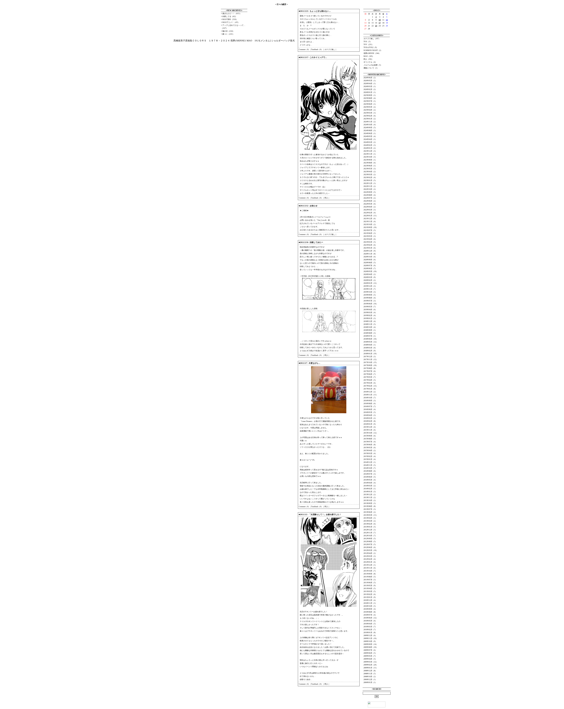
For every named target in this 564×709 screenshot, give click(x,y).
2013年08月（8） (370, 506)
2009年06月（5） (370, 653)
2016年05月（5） (370, 412)
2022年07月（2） (370, 198)
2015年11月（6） (370, 430)
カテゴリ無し (329, 49)
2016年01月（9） (370, 424)
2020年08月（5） (370, 263)
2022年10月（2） (370, 189)
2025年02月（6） (370, 116)
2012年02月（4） (370, 559)
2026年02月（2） (370, 89)
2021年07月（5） (370, 230)
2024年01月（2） (370, 148)
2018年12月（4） (370, 321)
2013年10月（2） (370, 500)
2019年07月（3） (370, 301)
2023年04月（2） (370, 172)
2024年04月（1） (370, 139)
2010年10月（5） (370, 606)
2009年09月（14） (371, 644)
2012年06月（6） (370, 547)
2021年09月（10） (371, 227)
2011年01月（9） (370, 597)
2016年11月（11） (371, 395)
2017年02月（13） (371, 386)
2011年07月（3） (370, 580)
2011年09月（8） (370, 574)
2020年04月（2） (370, 274)
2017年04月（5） (370, 380)
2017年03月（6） (370, 383)
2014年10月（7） (370, 468)
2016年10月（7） (370, 398)
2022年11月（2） (370, 186)
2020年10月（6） (370, 257)
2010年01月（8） (370, 632)
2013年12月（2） (370, 495)
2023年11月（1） (370, 154)
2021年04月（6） (370, 239)
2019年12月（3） (370, 286)
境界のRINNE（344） (372, 53)
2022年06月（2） (370, 201)
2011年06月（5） (370, 583)
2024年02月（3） (370, 145)
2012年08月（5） (370, 541)
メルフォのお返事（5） (373, 65)
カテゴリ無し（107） (372, 39)
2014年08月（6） (370, 471)
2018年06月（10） (371, 339)
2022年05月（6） (370, 204)
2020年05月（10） (371, 271)
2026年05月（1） (370, 81)
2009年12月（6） (370, 635)
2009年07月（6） (370, 650)
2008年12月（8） (370, 671)
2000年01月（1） (370, 682)
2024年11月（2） (370, 122)
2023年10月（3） (370, 157)
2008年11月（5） (370, 674)
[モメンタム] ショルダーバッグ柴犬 (276, 40)
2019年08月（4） (370, 298)
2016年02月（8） (370, 421)
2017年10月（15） (371, 362)
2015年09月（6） (370, 436)
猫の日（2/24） (228, 31)
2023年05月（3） (370, 169)
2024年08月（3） (370, 130)
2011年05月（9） (370, 586)
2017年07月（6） (370, 371)
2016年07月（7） (370, 406)
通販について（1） (371, 68)
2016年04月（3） (370, 415)
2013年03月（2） (370, 521)
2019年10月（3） (370, 292)
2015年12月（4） (370, 427)
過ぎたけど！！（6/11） (231, 13)
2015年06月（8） (370, 445)
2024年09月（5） (370, 128)
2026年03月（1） (370, 86)
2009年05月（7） (370, 656)
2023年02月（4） (370, 177)
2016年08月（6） (370, 404)
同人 (326, 198)
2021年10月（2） (370, 224)
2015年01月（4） (370, 459)
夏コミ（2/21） (228, 34)
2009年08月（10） (371, 647)
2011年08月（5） (370, 577)
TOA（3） (368, 42)
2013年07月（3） (370, 509)
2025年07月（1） (370, 101)
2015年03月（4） (370, 453)
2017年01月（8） (370, 389)
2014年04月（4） (370, 483)
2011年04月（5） (370, 588)
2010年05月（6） (370, 621)
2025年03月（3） (370, 113)
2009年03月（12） (371, 662)
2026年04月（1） (370, 83)
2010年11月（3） (370, 603)
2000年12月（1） (370, 679)
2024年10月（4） (370, 125)
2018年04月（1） (370, 345)
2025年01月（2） (370, 119)
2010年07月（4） (370, 615)
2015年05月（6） (370, 448)
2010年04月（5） (370, 624)
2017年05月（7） (370, 377)
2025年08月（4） (370, 98)
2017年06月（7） (370, 374)
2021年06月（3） (370, 233)
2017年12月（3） (370, 357)
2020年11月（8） (370, 254)
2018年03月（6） (370, 348)
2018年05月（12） (371, 342)
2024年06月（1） (370, 133)
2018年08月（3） (370, 333)
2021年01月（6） (370, 248)
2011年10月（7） (370, 571)
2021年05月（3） (370, 236)
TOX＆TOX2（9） (371, 47)
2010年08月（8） (370, 612)
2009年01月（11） (371, 668)
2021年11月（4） (370, 221)
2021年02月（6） (370, 245)
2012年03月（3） (370, 556)
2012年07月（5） (370, 544)
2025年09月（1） (370, 95)
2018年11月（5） (370, 324)
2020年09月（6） (370, 260)
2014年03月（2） (370, 486)
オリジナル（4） (370, 62)
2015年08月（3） (370, 439)
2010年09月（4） (370, 609)
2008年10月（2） (370, 677)
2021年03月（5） (370, 242)
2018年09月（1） (370, 330)
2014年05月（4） (370, 480)
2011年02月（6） (370, 594)
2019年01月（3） (370, 318)
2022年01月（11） (371, 216)
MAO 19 (252, 40)
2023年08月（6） (370, 163)
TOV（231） (368, 44)
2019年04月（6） (370, 310)
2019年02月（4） (370, 315)
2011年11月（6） (370, 568)
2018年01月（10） (371, 354)
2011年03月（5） (370, 591)
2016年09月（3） (370, 401)
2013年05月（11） (371, 515)
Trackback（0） (317, 49)
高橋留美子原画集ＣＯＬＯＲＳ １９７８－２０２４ (201, 40)
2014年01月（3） (370, 492)
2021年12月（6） (370, 219)
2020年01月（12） (371, 283)
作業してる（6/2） (229, 16)
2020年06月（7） (370, 268)
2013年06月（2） (370, 512)
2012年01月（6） (370, 562)
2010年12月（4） (370, 600)
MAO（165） (369, 56)
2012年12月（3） (370, 530)
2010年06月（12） (371, 618)
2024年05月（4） (370, 136)
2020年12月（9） (370, 251)
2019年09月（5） (370, 295)
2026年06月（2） (370, 78)
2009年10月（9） (370, 641)
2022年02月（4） (370, 213)
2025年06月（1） (370, 104)
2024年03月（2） (370, 142)
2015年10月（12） (371, 433)
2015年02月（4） (370, 456)
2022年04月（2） (370, 207)
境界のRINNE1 (238, 40)
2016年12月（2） (370, 392)
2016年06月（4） (370, 409)
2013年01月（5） (370, 527)
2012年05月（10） (371, 550)
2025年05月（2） (370, 107)
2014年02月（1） (370, 489)
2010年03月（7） (370, 627)
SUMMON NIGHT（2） (373, 50)
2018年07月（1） (370, 336)
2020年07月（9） (370, 266)
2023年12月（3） (370, 151)
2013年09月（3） (370, 503)
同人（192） (368, 59)
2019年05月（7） (370, 307)
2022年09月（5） (370, 192)
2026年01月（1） (370, 92)
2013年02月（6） (370, 524)
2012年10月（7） (370, 536)
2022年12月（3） (370, 183)
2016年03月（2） (370, 418)
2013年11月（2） (370, 497)
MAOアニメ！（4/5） (230, 22)
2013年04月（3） (370, 518)
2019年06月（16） (371, 304)
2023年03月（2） (370, 175)
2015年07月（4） (370, 442)
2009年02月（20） (371, 665)
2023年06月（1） (370, 166)
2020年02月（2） (370, 280)
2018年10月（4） (370, 327)
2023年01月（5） (370, 180)
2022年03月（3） (370, 210)
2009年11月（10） (371, 638)
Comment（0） (304, 49)
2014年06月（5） (370, 477)
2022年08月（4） (370, 195)
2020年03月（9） (370, 277)
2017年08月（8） (370, 368)
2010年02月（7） (370, 630)
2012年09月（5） (370, 539)
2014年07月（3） (370, 474)
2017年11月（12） (371, 359)
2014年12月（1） (370, 462)
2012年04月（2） (370, 553)
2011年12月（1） (370, 565)
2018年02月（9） (370, 351)
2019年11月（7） (370, 289)
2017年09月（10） (371, 365)
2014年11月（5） (370, 465)
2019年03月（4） (370, 312)
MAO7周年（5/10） (230, 19)
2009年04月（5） (370, 659)
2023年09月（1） (370, 160)
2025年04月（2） (370, 110)
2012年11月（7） (370, 533)
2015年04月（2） (370, 450)
